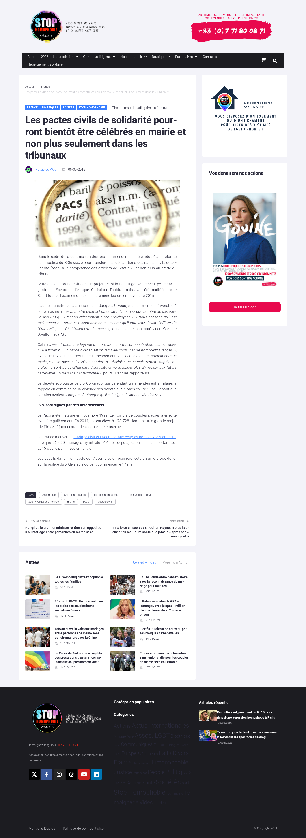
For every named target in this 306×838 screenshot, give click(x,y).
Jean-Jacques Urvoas (141, 494)
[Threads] (71, 774)
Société (68, 107)
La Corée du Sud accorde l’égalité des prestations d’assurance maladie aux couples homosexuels (78, 657)
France (45, 86)
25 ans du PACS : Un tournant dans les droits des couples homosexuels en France (79, 606)
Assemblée (49, 494)
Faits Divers (174, 753)
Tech (169, 793)
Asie (130, 736)
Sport (183, 782)
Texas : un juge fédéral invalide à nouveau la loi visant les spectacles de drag (247, 734)
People (156, 772)
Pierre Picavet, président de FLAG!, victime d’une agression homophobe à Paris (246, 714)
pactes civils (105, 501)
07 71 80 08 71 (68, 745)
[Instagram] (59, 774)
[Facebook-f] (46, 774)
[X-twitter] (34, 774)
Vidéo (146, 802)
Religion (134, 783)
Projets (120, 783)
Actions (122, 726)
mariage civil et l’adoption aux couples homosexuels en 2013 (124, 437)
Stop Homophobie (91, 107)
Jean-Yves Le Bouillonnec (43, 501)
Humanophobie (168, 762)
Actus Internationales (160, 725)
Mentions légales (42, 829)
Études (160, 803)
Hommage (140, 763)
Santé (148, 782)
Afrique (120, 736)
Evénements (147, 753)
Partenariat (140, 773)
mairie (71, 501)
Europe (128, 753)
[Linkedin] (96, 774)
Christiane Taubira (75, 494)
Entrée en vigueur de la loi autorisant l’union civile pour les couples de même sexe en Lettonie (164, 657)
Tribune (178, 793)
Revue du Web (45, 170)
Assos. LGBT (152, 735)
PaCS (86, 501)
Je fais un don (245, 307)
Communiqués (137, 744)
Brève (117, 745)
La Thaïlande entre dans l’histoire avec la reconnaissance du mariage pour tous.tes (164, 581)
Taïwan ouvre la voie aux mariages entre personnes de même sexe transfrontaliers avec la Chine (79, 633)
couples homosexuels (107, 494)
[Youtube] (84, 774)
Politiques (50, 107)
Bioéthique (180, 736)
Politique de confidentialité (83, 829)
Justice (123, 772)
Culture (160, 744)
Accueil (30, 86)
